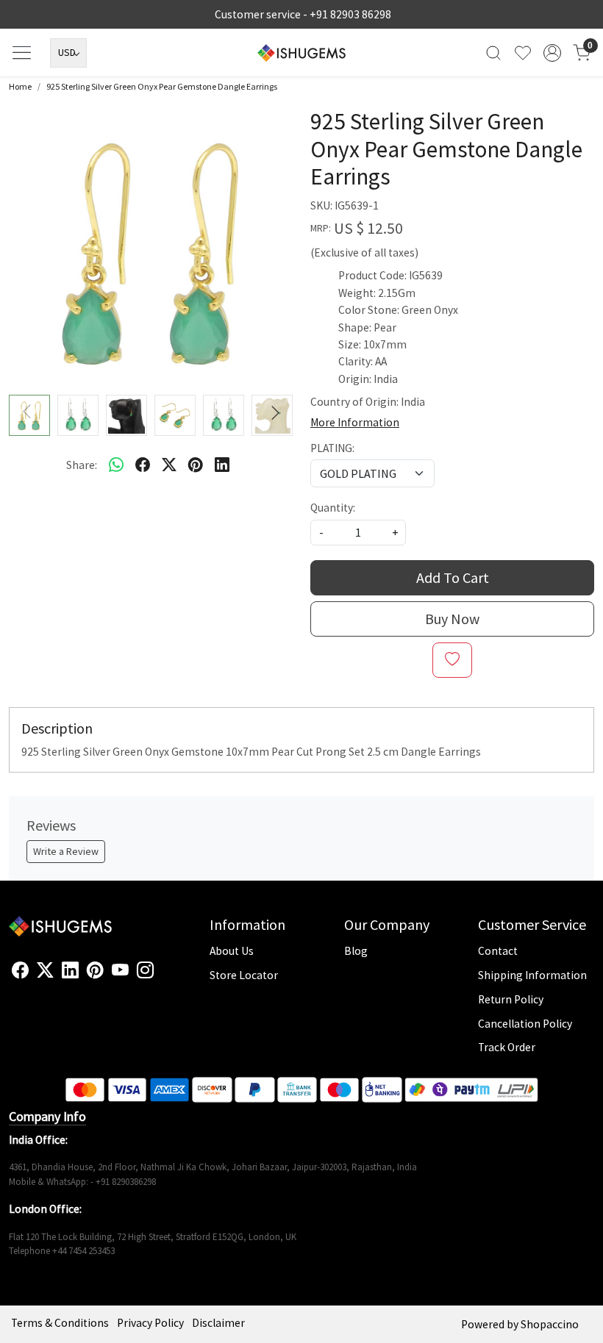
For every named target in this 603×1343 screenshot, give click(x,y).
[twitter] (169, 464)
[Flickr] (162, 977)
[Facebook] (20, 971)
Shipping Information (532, 975)
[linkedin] (222, 464)
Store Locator (244, 975)
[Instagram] (145, 971)
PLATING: (332, 448)
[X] (45, 971)
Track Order (506, 1047)
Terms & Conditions (60, 1323)
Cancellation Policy (525, 1024)
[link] (493, 52)
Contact (498, 951)
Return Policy (510, 999)
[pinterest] (195, 464)
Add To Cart (452, 577)
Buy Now (452, 618)
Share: (81, 465)
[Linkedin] (70, 971)
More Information (354, 422)
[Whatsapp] (116, 464)
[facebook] (142, 464)
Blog (356, 951)
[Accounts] (552, 53)
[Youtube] (120, 971)
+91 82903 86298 (350, 14)
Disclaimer (218, 1323)
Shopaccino (550, 1324)
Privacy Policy (150, 1323)
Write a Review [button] (66, 851)
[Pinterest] (95, 971)
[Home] (301, 53)
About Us (232, 951)
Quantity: (332, 508)
